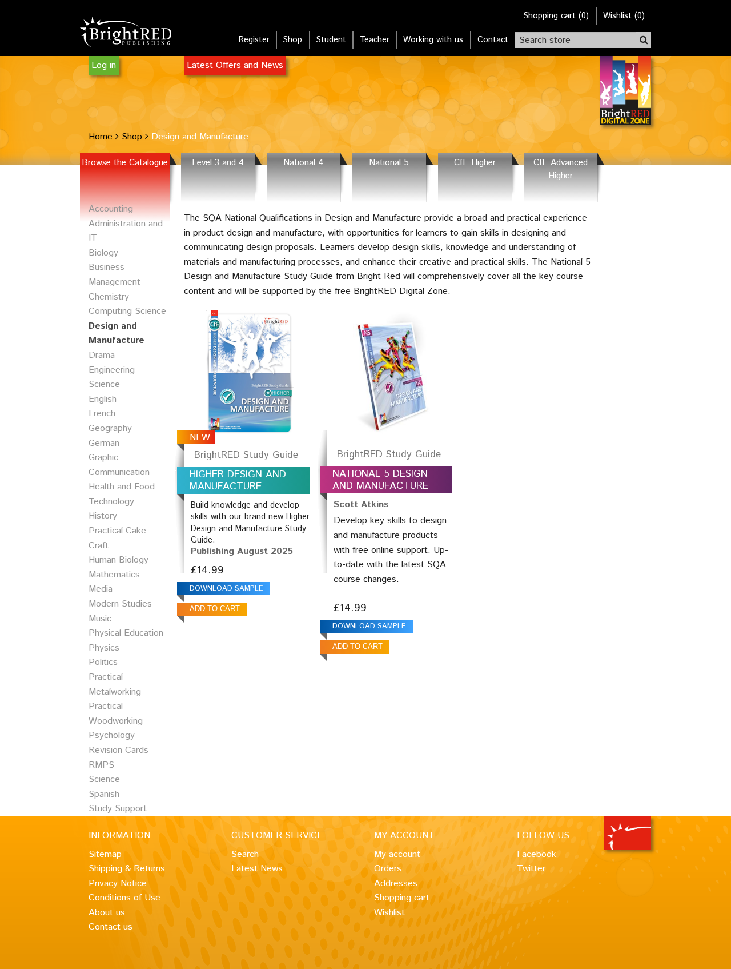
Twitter (531, 868)
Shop (292, 40)
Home (101, 136)
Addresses (395, 883)
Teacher (374, 40)
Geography (110, 428)
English (103, 399)
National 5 (389, 163)
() (556, 16)
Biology (103, 253)
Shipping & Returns (127, 868)
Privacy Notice (118, 883)
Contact (492, 40)
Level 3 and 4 (218, 163)
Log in (103, 65)
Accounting (111, 209)
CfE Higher (475, 163)
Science (104, 779)
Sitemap (105, 854)
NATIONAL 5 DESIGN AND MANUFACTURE (380, 479)
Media (101, 589)
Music (100, 618)
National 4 (303, 163)
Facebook (536, 854)
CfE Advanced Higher (560, 169)
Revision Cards (118, 750)
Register (254, 40)
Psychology (112, 735)
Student (331, 40)
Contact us (110, 927)
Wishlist (389, 912)
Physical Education (126, 633)
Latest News (257, 868)
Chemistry (109, 297)
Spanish (104, 794)
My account (397, 854)
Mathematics (114, 574)
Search (245, 854)
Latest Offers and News (235, 65)
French (102, 413)
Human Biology (118, 560)
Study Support (118, 808)
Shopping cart (401, 897)
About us (107, 912)
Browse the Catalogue (125, 163)
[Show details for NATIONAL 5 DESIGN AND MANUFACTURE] (393, 370)
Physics (104, 648)
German (104, 443)
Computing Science (127, 311)
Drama (102, 355)
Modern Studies (120, 604)
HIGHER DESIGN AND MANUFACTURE (238, 480)
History (103, 516)
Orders (387, 868)
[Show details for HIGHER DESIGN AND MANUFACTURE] (250, 370)
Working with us (433, 40)
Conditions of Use (124, 897)
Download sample (226, 588)
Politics (103, 662)
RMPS (101, 765)
